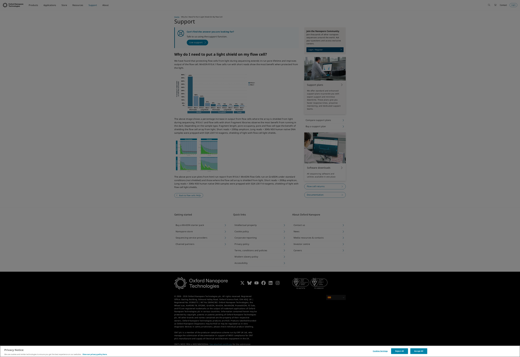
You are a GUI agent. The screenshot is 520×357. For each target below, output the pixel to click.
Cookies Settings (380, 351)
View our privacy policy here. (94, 354)
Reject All (399, 351)
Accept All (418, 351)
